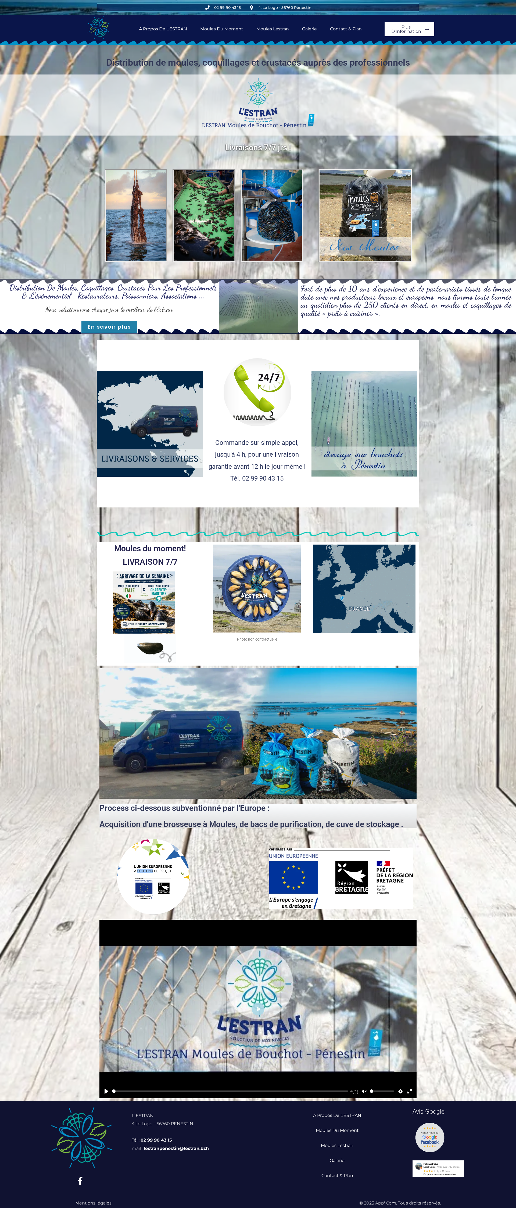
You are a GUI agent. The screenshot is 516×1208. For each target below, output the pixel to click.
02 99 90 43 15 (156, 1140)
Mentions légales (93, 1203)
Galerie (309, 28)
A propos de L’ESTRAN (163, 28)
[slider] (230, 1091)
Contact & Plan (346, 28)
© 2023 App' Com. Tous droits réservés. (400, 1203)
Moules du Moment (221, 28)
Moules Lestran (272, 28)
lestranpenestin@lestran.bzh (176, 1148)
